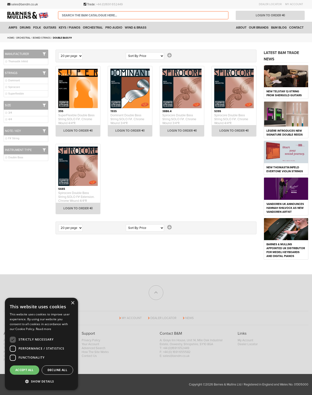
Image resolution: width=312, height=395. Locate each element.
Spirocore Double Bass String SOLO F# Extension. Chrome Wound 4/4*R (76, 197)
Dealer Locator (270, 4)
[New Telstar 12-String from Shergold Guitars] (286, 76)
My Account (294, 4)
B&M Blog (279, 28)
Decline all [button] (57, 370)
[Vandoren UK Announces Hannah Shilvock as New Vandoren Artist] (286, 188)
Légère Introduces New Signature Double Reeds (284, 132)
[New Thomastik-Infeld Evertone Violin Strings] (286, 151)
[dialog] (41, 344)
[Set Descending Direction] (169, 55)
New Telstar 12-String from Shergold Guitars (284, 93)
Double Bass (15, 157)
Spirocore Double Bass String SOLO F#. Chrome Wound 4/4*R (231, 119)
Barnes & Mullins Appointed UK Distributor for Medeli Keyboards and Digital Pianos (285, 250)
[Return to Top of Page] (156, 292)
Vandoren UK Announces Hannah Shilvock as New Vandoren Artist (285, 208)
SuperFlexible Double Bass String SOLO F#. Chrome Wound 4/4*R (76, 119)
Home (10, 37)
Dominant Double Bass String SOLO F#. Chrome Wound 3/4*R (127, 119)
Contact (296, 28)
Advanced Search (93, 348)
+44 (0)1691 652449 (109, 4)
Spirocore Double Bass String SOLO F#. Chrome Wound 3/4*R (179, 119)
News (189, 318)
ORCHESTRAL (23, 37)
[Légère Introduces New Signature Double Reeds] (286, 113)
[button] (41, 381)
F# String (13, 138)
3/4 (10, 112)
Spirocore (14, 87)
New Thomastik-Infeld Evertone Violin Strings (284, 169)
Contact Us (89, 356)
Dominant (14, 80)
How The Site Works (95, 352)
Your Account (90, 344)
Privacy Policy (91, 340)
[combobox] (143, 15)
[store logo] (29, 15)
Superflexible (16, 93)
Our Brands (259, 28)
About (241, 28)
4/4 (10, 119)
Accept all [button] (24, 370)
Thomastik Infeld (18, 61)
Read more (43, 329)
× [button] (72, 303)
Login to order (269, 15)
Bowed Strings (42, 37)
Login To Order (76, 131)
